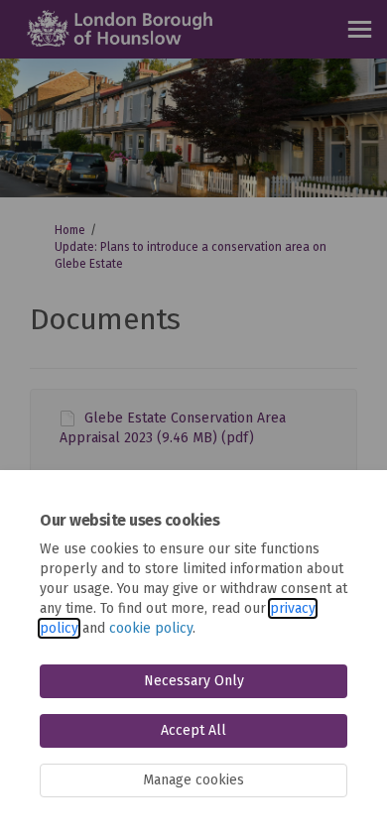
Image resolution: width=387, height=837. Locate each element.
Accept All (193, 730)
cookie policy (151, 628)
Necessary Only (194, 680)
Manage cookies (193, 780)
